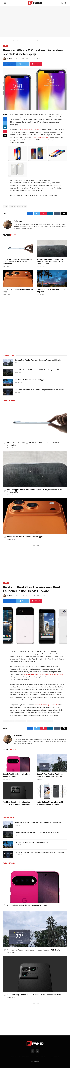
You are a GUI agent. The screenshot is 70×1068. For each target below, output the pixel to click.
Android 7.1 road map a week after (46, 705)
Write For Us (15, 1057)
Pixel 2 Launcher (20, 721)
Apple (5, 45)
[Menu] (5, 3)
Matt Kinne (11, 58)
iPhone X (12, 206)
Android (6, 582)
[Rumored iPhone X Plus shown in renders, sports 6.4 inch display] (35, 89)
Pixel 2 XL (31, 721)
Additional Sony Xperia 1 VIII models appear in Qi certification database (16, 803)
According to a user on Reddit (53, 674)
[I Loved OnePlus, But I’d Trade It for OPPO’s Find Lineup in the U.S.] (8, 372)
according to (41, 137)
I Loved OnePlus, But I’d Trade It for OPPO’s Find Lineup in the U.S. (37, 370)
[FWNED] (35, 3)
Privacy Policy (54, 1057)
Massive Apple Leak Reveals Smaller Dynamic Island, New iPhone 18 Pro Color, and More (51, 261)
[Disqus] (35, 324)
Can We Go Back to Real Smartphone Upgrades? (51, 291)
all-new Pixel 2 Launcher (32, 674)
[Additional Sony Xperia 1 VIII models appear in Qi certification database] (18, 790)
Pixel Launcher (40, 721)
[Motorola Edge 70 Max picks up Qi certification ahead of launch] (52, 790)
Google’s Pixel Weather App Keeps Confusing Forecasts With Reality (38, 360)
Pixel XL (49, 721)
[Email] (5, 135)
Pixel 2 (11, 721)
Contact (34, 1057)
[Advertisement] (35, 21)
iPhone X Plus (21, 206)
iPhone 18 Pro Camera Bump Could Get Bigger (18, 291)
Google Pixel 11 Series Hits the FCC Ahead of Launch (16, 775)
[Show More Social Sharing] (44, 64)
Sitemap (43, 1057)
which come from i (30, 129)
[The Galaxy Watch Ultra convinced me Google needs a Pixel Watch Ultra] (8, 392)
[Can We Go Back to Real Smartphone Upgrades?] (52, 278)
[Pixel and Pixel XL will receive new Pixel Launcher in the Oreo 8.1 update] (35, 626)
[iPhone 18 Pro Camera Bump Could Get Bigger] (18, 278)
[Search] (65, 3)
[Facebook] (5, 119)
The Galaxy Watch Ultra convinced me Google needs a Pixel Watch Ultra (39, 390)
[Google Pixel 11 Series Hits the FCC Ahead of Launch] (18, 763)
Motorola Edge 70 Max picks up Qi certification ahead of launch (50, 803)
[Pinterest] (5, 131)
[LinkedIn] (5, 127)
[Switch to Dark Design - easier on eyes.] (62, 3)
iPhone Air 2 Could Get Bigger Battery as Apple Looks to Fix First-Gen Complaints (17, 261)
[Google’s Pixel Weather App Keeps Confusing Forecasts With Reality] (8, 362)
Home (4, 41)
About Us (25, 1057)
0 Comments (29, 58)
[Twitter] (5, 123)
